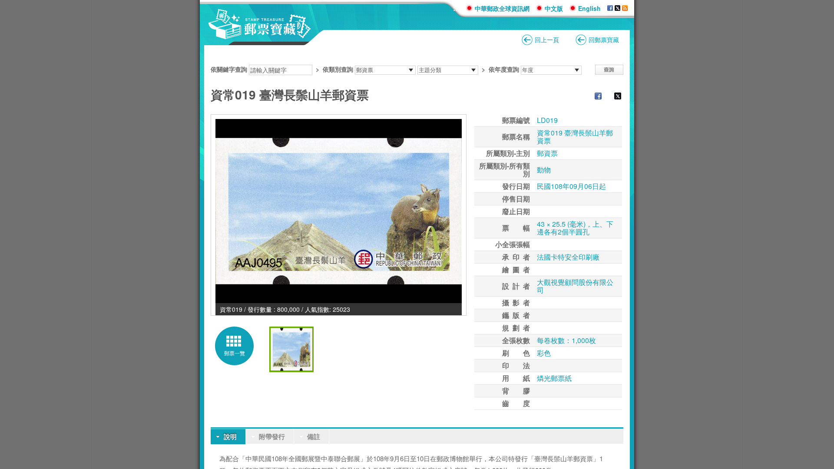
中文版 (554, 8)
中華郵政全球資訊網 (502, 8)
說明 (230, 436)
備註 (313, 436)
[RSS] (625, 8)
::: (456, 8)
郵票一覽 (234, 353)
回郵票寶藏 (604, 39)
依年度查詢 (504, 69)
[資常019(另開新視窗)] (338, 211)
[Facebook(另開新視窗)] (594, 96)
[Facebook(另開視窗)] (610, 8)
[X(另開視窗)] (617, 8)
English (589, 8)
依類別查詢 (338, 69)
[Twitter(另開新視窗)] (613, 96)
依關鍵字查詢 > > (365, 69)
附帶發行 (272, 436)
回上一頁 (547, 39)
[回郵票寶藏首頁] (259, 34)
